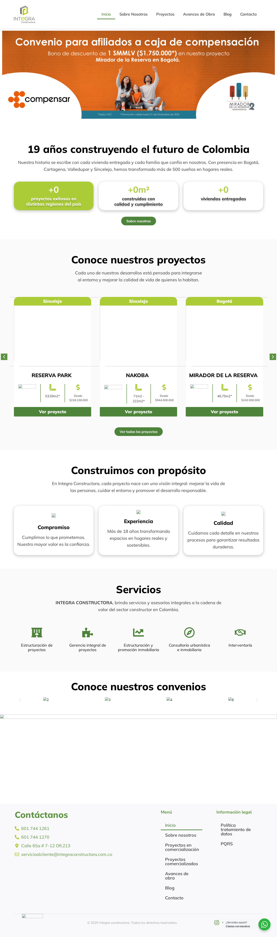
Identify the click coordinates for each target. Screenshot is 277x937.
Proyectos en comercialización (182, 847)
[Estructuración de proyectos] (36, 632)
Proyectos (165, 14)
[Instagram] (216, 922)
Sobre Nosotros (133, 14)
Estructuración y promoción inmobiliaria (138, 647)
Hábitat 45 (252, 375)
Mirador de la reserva (166, 375)
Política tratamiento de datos (236, 829)
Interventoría (240, 645)
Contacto (248, 14)
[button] (7, 75)
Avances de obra (176, 876)
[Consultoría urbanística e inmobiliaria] (189, 632)
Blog (228, 14)
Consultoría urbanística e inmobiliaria (189, 647)
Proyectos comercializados (181, 861)
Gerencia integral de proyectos (87, 647)
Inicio (106, 14)
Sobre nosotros (180, 835)
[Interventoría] (240, 632)
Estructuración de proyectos (37, 647)
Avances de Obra (199, 14)
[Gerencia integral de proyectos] (87, 632)
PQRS (227, 843)
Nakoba (80, 375)
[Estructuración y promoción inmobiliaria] (138, 632)
